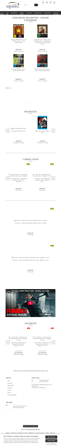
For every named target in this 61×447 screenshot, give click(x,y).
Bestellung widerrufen (30, 426)
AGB (8, 380)
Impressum (9, 387)
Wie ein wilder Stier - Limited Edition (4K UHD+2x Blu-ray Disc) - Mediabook (18, 180)
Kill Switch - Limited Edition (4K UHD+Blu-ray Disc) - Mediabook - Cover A (42, 180)
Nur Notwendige (51, 440)
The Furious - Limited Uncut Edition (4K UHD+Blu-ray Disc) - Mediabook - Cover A (30, 260)
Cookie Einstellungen (11, 395)
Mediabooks (38, 13)
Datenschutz (9, 383)
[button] (47, 2)
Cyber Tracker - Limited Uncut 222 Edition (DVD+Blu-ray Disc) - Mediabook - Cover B (18, 344)
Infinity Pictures (56, 13)
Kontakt (9, 392)
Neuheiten (14, 13)
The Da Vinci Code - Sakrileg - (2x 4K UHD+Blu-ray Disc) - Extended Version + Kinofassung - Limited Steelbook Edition (42, 42)
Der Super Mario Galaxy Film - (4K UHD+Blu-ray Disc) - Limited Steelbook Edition (18, 41)
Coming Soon (21, 13)
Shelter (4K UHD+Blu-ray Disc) (18, 131)
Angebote (29, 13)
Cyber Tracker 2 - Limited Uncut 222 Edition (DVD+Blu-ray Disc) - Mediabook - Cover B (42, 344)
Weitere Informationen (51, 443)
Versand (46, 370)
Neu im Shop (7, 13)
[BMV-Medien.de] (13, 5)
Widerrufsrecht (10, 385)
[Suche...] (36, 5)
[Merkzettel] (50, 2)
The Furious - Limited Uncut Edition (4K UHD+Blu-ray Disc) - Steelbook (30, 223)
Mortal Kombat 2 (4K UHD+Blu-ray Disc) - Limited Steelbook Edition (42, 70)
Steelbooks (47, 13)
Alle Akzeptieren (51, 437)
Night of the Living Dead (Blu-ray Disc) (42, 131)
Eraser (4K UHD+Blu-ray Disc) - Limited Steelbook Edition (19, 70)
